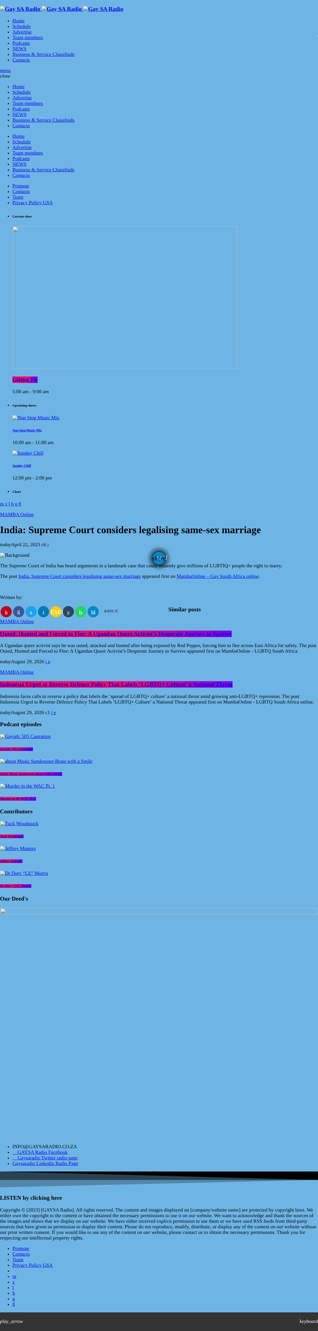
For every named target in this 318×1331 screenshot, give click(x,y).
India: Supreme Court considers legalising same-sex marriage (80, 576)
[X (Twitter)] (13, 1282)
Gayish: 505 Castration (16, 749)
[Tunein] (13, 1287)
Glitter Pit (25, 379)
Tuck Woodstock (12, 836)
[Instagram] (13, 1299)
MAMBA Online (17, 514)
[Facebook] (13, 1304)
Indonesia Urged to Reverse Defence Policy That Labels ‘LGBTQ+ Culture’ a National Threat (116, 684)
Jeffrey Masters (11, 861)
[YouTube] (14, 1276)
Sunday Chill (21, 466)
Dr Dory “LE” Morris (15, 886)
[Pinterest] (13, 1293)
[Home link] (61, 9)
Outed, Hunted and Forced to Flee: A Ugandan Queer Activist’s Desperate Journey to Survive (116, 634)
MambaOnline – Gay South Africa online (218, 576)
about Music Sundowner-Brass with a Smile (31, 774)
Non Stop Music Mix (27, 430)
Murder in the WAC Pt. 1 (18, 799)
